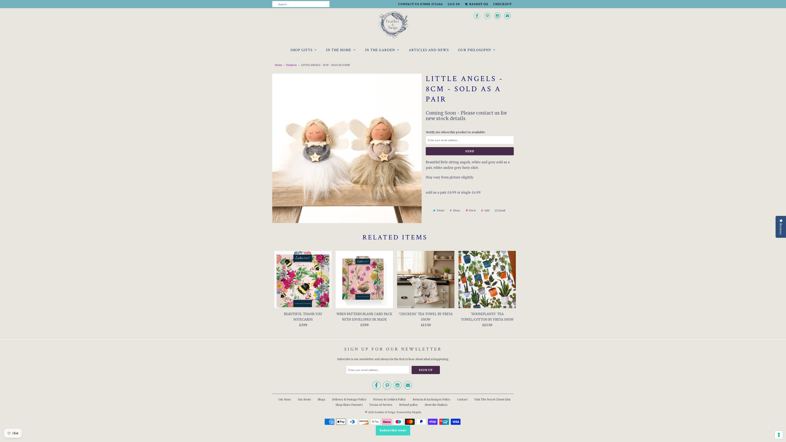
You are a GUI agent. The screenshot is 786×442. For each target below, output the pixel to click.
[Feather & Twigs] (393, 25)
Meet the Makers (436, 405)
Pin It (472, 210)
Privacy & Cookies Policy (389, 399)
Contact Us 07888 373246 (420, 4)
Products (291, 65)
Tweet (440, 210)
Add (486, 210)
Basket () (478, 4)
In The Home (338, 50)
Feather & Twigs (385, 412)
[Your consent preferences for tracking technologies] (779, 435)
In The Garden (380, 50)
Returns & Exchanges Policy (431, 399)
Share (456, 210)
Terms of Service (380, 405)
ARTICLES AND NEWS (429, 50)
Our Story (284, 399)
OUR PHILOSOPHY (474, 50)
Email (501, 210)
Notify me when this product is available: (456, 132)
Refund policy (408, 405)
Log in (454, 4)
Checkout (502, 4)
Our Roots (304, 399)
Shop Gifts (301, 50)
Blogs (321, 399)
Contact (462, 399)
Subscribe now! (393, 430)
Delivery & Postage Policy (349, 399)
